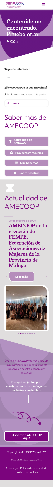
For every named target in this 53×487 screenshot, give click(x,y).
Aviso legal (12, 468)
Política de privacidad (33, 468)
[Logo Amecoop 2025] (15, 2)
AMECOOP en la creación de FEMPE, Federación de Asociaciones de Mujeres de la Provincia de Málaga (28, 245)
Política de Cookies (27, 472)
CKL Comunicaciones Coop (31, 460)
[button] (18, 333)
